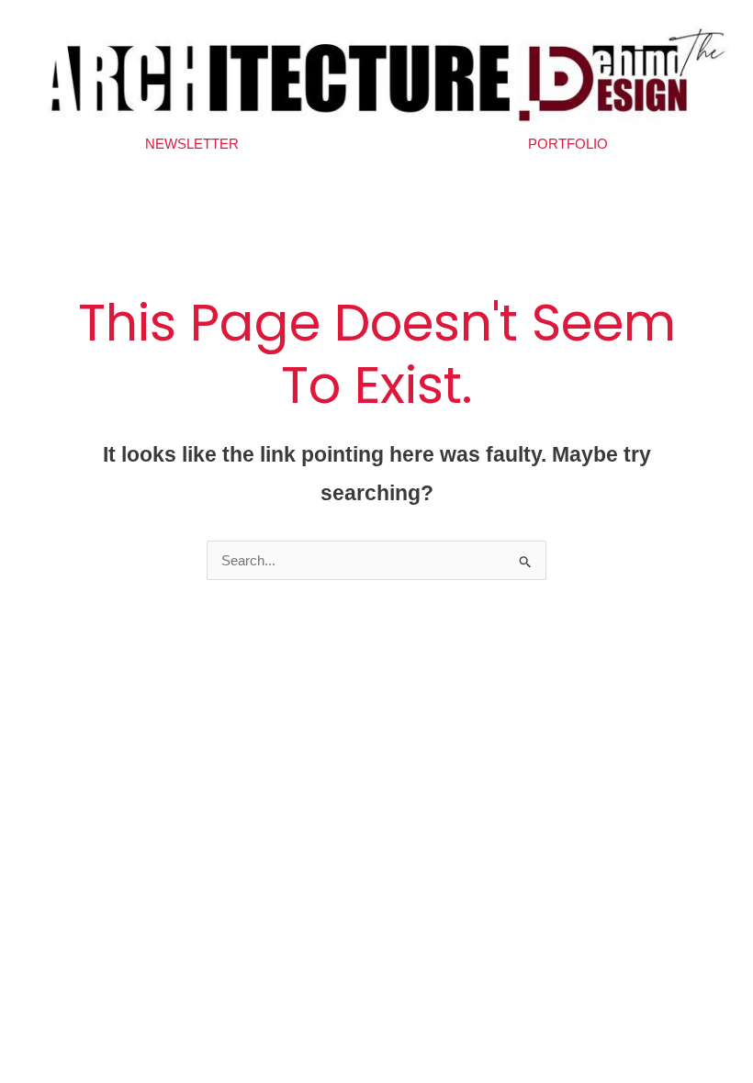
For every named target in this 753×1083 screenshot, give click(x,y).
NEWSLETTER (192, 143)
